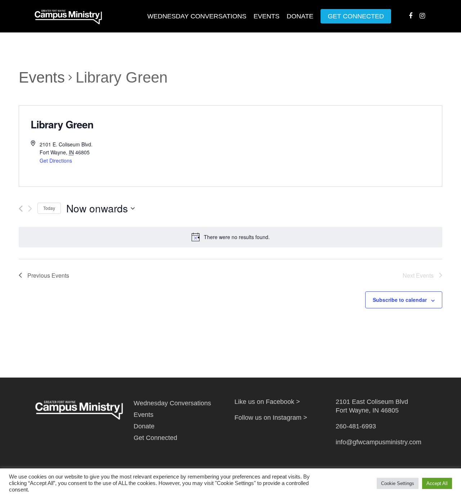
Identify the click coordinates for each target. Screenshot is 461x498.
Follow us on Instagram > (270, 417)
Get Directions (56, 160)
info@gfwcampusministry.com (378, 442)
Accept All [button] (437, 483)
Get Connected (356, 16)
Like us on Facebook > (267, 401)
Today (49, 208)
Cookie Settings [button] (397, 483)
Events (266, 16)
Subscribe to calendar (400, 299)
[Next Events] (30, 208)
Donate (300, 16)
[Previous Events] (21, 208)
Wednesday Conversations (196, 16)
